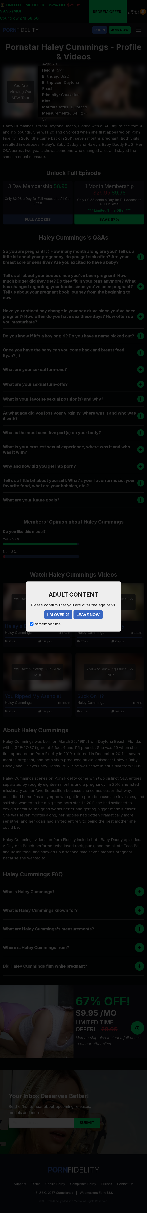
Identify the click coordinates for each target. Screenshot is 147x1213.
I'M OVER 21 (58, 614)
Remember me (47, 624)
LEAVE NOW (88, 614)
